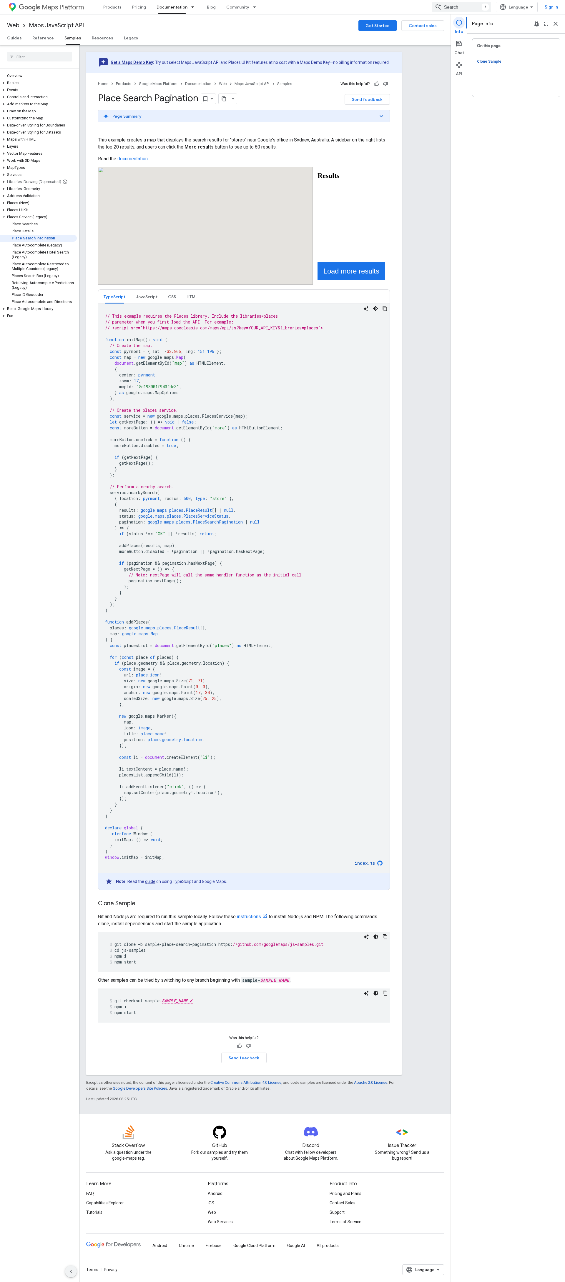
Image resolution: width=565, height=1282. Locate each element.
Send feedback (367, 99)
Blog (211, 7)
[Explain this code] (366, 308)
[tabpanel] (244, 597)
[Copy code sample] (385, 308)
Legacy (131, 38)
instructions (249, 916)
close (555, 23)
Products (112, 7)
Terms (92, 1269)
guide (150, 881)
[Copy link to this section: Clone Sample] (141, 903)
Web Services (220, 1221)
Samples (72, 38)
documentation (132, 158)
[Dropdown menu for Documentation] (194, 7)
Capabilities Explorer (105, 1203)
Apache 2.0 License (370, 1082)
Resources (102, 38)
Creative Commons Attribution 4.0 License (245, 1082)
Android (215, 1193)
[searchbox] (39, 56)
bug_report (536, 23)
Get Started (377, 25)
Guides (14, 38)
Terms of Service (345, 1221)
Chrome (186, 1245)
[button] (38, 82)
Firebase (214, 1245)
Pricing (139, 7)
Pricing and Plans (345, 1193)
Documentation (172, 7)
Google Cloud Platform (254, 1245)
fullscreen (546, 23)
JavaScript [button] (146, 296)
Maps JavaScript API (56, 25)
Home (103, 83)
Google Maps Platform (158, 83)
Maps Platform (63, 7)
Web (13, 25)
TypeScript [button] (114, 296)
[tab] (114, 297)
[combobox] (461, 7)
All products (328, 1245)
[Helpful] (376, 83)
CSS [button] (172, 296)
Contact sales (423, 25)
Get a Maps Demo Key (132, 62)
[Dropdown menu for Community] (256, 7)
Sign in (551, 7)
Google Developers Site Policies (140, 1088)
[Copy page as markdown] (224, 99)
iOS (211, 1203)
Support (337, 1212)
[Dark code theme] (375, 308)
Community (237, 7)
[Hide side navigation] (71, 1271)
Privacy (110, 1269)
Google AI (296, 1245)
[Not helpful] (385, 83)
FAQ (90, 1193)
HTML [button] (192, 296)
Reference (43, 38)
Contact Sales (342, 1203)
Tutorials (94, 1212)
